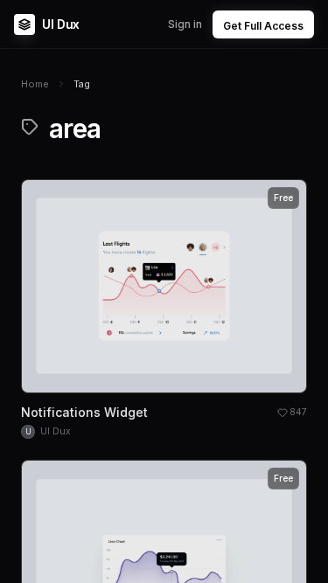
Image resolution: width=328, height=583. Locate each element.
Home (35, 84)
